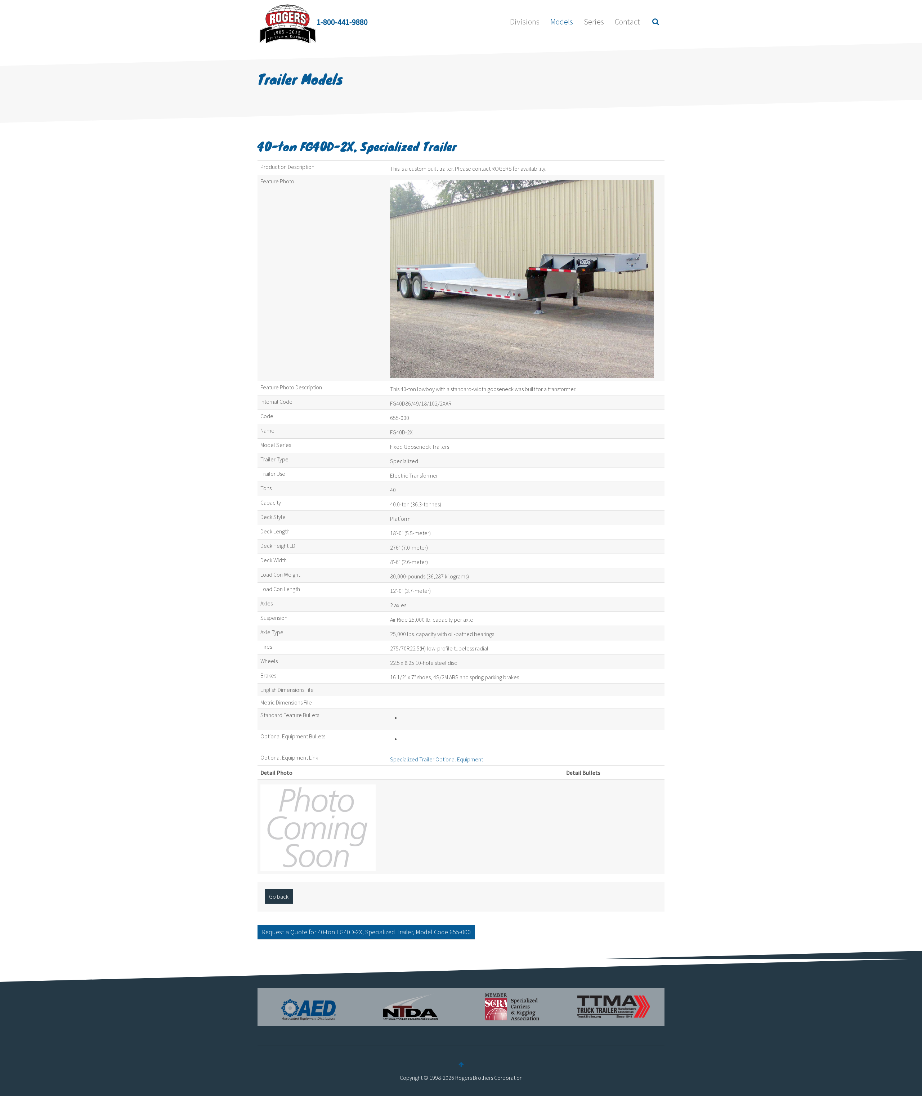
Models (561, 22)
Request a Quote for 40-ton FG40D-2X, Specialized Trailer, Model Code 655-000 (366, 932)
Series (594, 22)
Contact (627, 22)
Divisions (525, 22)
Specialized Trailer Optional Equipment (436, 759)
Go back (278, 896)
